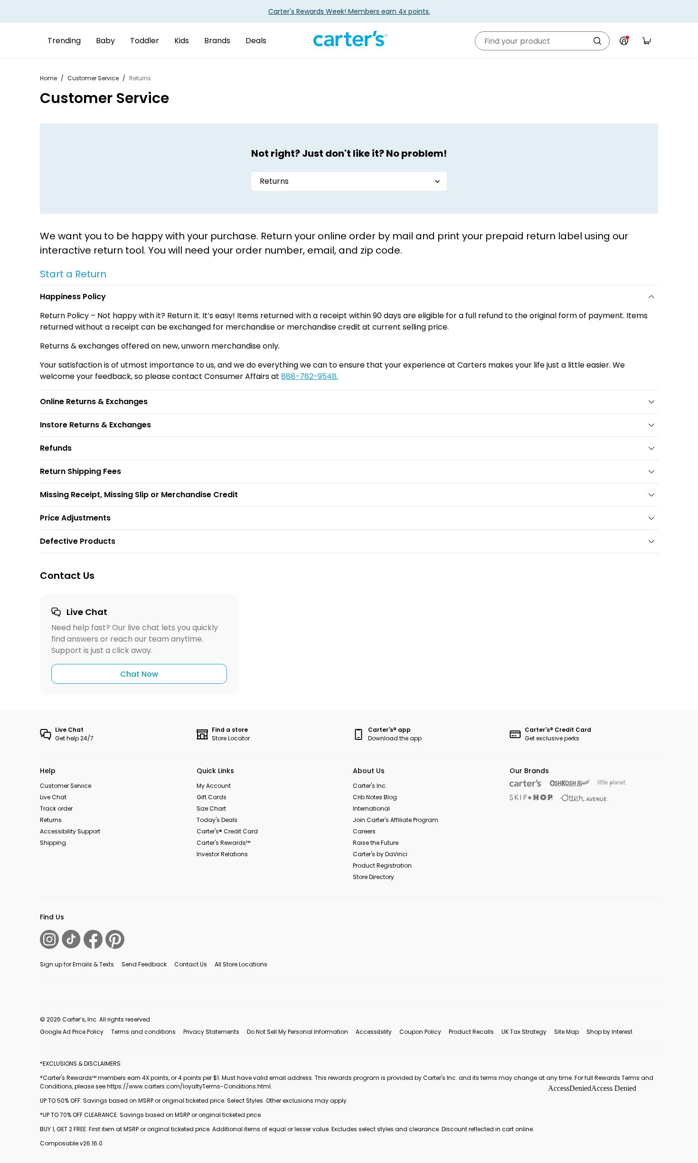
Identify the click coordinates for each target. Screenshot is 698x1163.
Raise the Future (375, 843)
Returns (51, 820)
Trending (64, 40)
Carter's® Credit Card (227, 831)
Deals (255, 40)
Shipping (53, 843)
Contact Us (190, 964)
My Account (214, 786)
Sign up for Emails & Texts (77, 964)
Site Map (566, 1032)
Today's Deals (217, 820)
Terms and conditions (143, 1032)
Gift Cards (211, 797)
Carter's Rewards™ (223, 843)
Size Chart (211, 808)
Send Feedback (144, 964)
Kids (181, 40)
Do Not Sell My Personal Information (297, 1032)
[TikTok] (71, 939)
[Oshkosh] (570, 783)
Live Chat (53, 797)
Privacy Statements (211, 1032)
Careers (364, 831)
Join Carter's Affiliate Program (395, 820)
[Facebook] (93, 939)
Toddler (144, 40)
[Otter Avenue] (584, 798)
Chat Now (139, 674)
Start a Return (73, 274)
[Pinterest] (114, 939)
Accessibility (374, 1032)
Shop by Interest (609, 1032)
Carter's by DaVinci (380, 854)
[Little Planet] (612, 783)
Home (48, 78)
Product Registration (382, 865)
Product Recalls (471, 1032)
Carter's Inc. (370, 786)
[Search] (597, 40)
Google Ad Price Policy (72, 1032)
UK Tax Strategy (524, 1032)
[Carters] (525, 783)
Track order (56, 808)
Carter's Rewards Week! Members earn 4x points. (349, 11)
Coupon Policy (420, 1032)
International (371, 808)
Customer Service (93, 78)
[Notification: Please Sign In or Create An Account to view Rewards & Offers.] (624, 40)
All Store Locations (241, 964)
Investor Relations (222, 854)
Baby (105, 40)
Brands (217, 40)
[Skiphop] (531, 797)
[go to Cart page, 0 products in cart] (646, 40)
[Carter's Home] (349, 39)
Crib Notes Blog (375, 797)
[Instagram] (49, 939)
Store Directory (373, 877)
